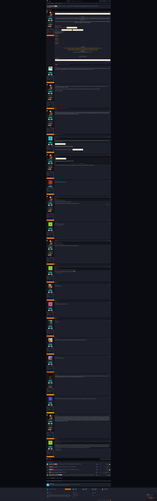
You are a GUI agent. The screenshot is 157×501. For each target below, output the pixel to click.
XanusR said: (57, 138)
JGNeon (50, 467)
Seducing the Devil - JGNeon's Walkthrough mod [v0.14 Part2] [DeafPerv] (64, 466)
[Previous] (47, 33)
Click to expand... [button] (83, 163)
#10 (109, 240)
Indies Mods (55, 467)
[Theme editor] (110, 1)
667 (53, 278)
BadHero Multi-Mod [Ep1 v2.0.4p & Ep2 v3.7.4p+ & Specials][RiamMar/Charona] (66, 469)
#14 (109, 320)
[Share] (108, 11)
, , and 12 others (63, 64)
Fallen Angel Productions (52, 470)
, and (62, 108)
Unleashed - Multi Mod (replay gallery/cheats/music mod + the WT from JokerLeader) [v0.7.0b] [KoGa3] (78, 474)
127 (53, 314)
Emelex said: (57, 156)
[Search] (108, 1)
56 (53, 350)
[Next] (53, 33)
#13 (109, 302)
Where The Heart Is (63, 27)
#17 (109, 374)
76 (53, 368)
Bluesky (93, 495)
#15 (109, 338)
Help (73, 496)
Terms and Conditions (75, 495)
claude (107, 464)
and (59, 134)
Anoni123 (105, 489)
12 (53, 332)
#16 (109, 356)
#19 (109, 415)
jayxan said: (57, 198)
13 (53, 409)
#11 (109, 266)
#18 (109, 397)
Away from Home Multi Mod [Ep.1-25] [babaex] (58, 472)
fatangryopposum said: (58, 242)
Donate (151, 497)
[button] (70, 1)
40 (53, 296)
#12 (109, 284)
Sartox (50, 475)
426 (53, 391)
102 (53, 260)
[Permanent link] (73, 146)
